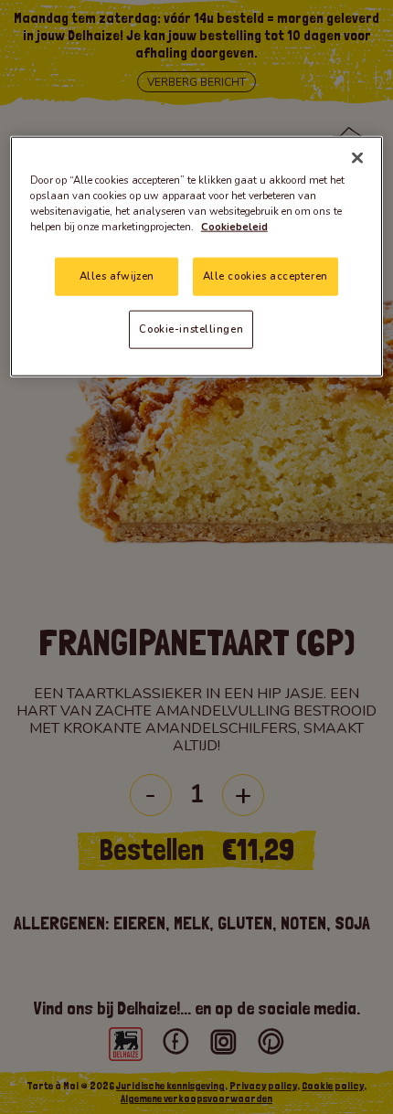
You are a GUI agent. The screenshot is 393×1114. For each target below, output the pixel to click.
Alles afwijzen (117, 276)
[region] (197, 256)
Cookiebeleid (234, 226)
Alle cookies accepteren (265, 276)
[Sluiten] (357, 158)
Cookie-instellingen (191, 329)
